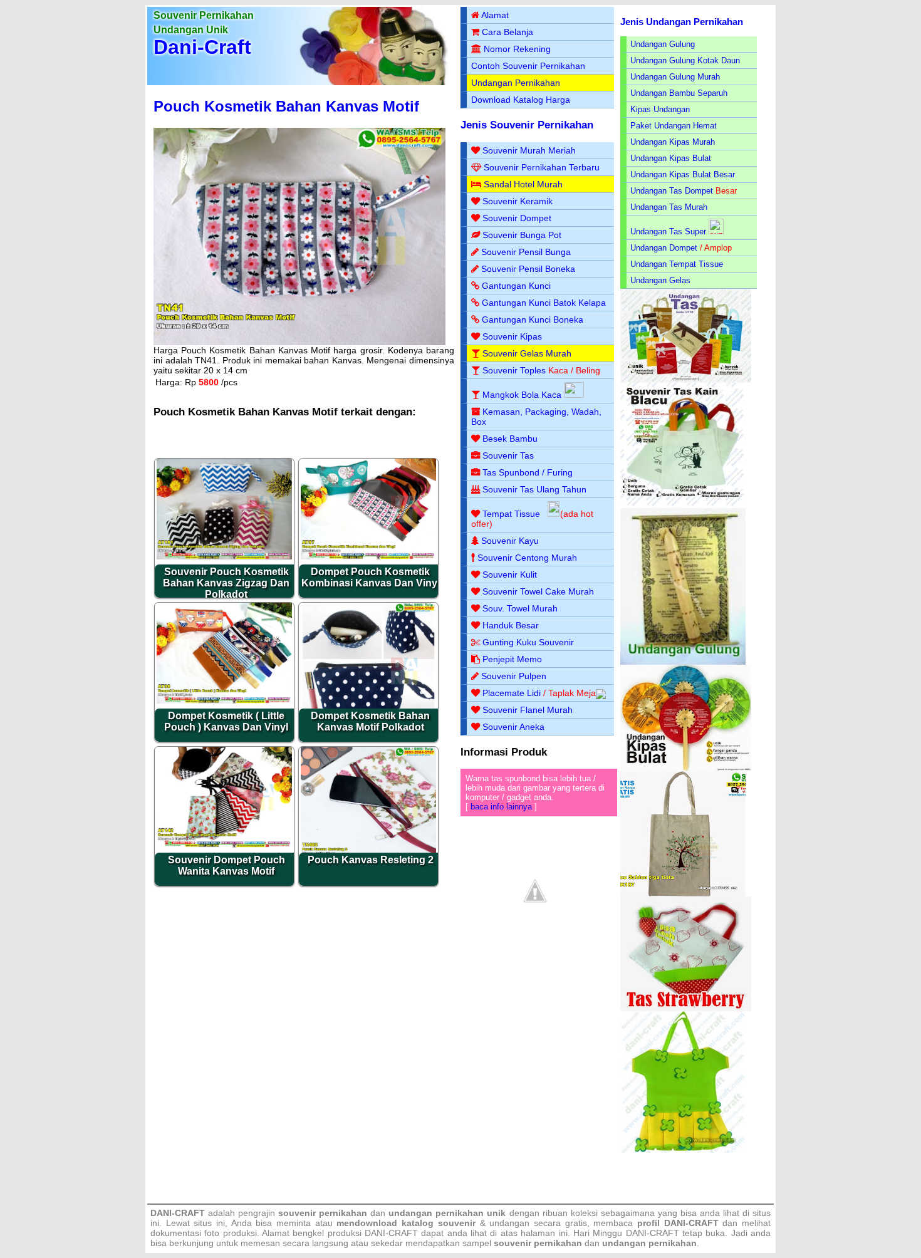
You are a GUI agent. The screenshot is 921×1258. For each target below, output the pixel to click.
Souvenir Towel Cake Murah (538, 591)
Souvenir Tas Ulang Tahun (534, 489)
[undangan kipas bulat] (685, 768)
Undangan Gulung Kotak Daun (685, 60)
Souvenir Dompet (516, 218)
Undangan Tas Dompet (671, 190)
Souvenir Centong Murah (527, 558)
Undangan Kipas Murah (672, 142)
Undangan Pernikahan (515, 83)
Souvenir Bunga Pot (521, 235)
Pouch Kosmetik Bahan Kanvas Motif (286, 106)
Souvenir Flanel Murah (527, 710)
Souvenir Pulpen (513, 676)
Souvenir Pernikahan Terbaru (542, 167)
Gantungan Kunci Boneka (532, 319)
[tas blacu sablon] (683, 893)
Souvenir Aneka (513, 727)
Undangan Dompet (663, 247)
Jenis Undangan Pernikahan (681, 21)
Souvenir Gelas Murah (526, 353)
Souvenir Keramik (517, 201)
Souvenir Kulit (509, 574)
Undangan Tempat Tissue (676, 264)
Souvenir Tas (508, 455)
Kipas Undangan (660, 109)
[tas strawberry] (685, 1008)
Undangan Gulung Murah (675, 76)
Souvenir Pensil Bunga (526, 252)
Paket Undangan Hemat (673, 125)
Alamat (495, 15)
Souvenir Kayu (510, 541)
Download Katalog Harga (520, 100)
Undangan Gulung (662, 44)
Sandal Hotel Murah (523, 184)
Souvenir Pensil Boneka (528, 269)
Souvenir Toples (514, 370)
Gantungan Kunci (516, 286)
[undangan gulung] (683, 662)
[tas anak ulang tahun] (683, 1150)
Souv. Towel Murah (520, 608)
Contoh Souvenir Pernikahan (528, 66)
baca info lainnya (501, 806)
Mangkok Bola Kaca (523, 395)
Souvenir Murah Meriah (529, 150)
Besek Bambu (510, 439)
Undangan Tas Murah (668, 207)
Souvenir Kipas (512, 336)
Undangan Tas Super (668, 231)
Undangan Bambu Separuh (678, 93)
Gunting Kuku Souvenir (528, 642)
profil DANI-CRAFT (678, 1223)
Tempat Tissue (511, 514)
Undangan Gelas (660, 280)
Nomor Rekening (517, 49)
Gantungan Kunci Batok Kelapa (544, 303)
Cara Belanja (507, 32)
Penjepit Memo (512, 659)
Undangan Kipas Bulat (670, 158)
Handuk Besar (510, 625)
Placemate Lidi (511, 693)
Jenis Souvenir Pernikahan (526, 125)
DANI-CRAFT (652, 1233)
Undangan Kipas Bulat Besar (682, 174)
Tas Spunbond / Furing (527, 472)
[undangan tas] (685, 380)
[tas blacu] (683, 505)
